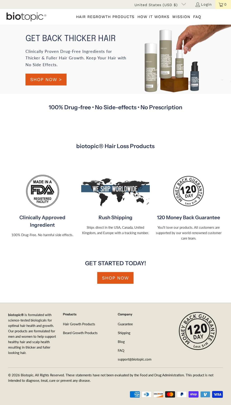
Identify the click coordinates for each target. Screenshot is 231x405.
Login (206, 4)
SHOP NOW (115, 278)
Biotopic (27, 375)
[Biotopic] (25, 16)
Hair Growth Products (79, 324)
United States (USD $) (156, 5)
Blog (121, 342)
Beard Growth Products (80, 333)
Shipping (124, 333)
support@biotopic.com (134, 359)
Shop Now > (46, 79)
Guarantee (125, 324)
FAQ (121, 350)
